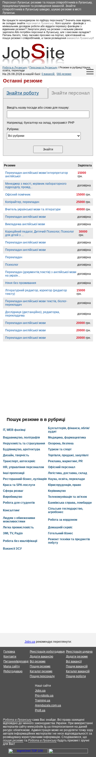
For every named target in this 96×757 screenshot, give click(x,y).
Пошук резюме (40, 666)
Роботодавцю (12, 671)
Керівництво (57, 491)
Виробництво (12, 496)
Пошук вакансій (77, 666)
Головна (9, 651)
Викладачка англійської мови (25, 224)
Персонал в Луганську (43, 67)
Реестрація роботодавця (47, 651)
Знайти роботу (22, 93)
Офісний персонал (61, 467)
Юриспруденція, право (64, 485)
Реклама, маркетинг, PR (65, 461)
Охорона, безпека (61, 443)
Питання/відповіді (16, 661)
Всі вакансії (74, 661)
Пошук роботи (76, 676)
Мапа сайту (11, 666)
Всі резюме (38, 661)
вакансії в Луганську (80, 38)
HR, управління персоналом (23, 467)
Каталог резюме (41, 671)
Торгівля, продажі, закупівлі (68, 455)
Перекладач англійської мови (25, 217)
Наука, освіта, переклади (66, 479)
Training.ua (42, 700)
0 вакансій (48, 73)
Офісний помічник (17, 194)
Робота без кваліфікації (20, 541)
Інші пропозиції (13, 473)
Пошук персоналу (42, 676)
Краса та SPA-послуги (19, 485)
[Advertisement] (48, 382)
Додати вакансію (41, 656)
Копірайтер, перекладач (22, 202)
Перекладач (13, 257)
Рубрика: (13, 129)
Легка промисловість (18, 527)
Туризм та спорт (60, 449)
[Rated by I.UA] (68, 752)
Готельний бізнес (60, 533)
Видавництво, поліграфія (21, 437)
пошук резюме (13, 740)
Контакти (9, 656)
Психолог (11, 264)
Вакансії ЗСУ (12, 548)
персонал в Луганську (40, 23)
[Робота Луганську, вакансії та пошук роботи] (33, 54)
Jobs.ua (30, 641)
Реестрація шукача (79, 651)
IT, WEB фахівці (14, 430)
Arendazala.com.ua (48, 705)
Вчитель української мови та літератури (33, 209)
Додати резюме (77, 656)
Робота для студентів (19, 502)
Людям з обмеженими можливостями (19, 519)
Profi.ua (40, 710)
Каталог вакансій (78, 671)
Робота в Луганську (14, 67)
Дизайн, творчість (16, 455)
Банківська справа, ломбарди (70, 502)
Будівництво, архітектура (21, 449)
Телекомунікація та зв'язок (67, 496)
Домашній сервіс (60, 527)
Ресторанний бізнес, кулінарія (25, 479)
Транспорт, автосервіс (19, 461)
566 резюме (64, 73)
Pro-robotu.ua (44, 695)
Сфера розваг (13, 491)
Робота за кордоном (62, 519)
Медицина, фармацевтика (67, 437)
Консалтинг (11, 510)
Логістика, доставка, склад (67, 473)
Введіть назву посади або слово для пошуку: (38, 107)
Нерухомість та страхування (24, 443)
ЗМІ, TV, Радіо (13, 533)
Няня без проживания (20, 283)
